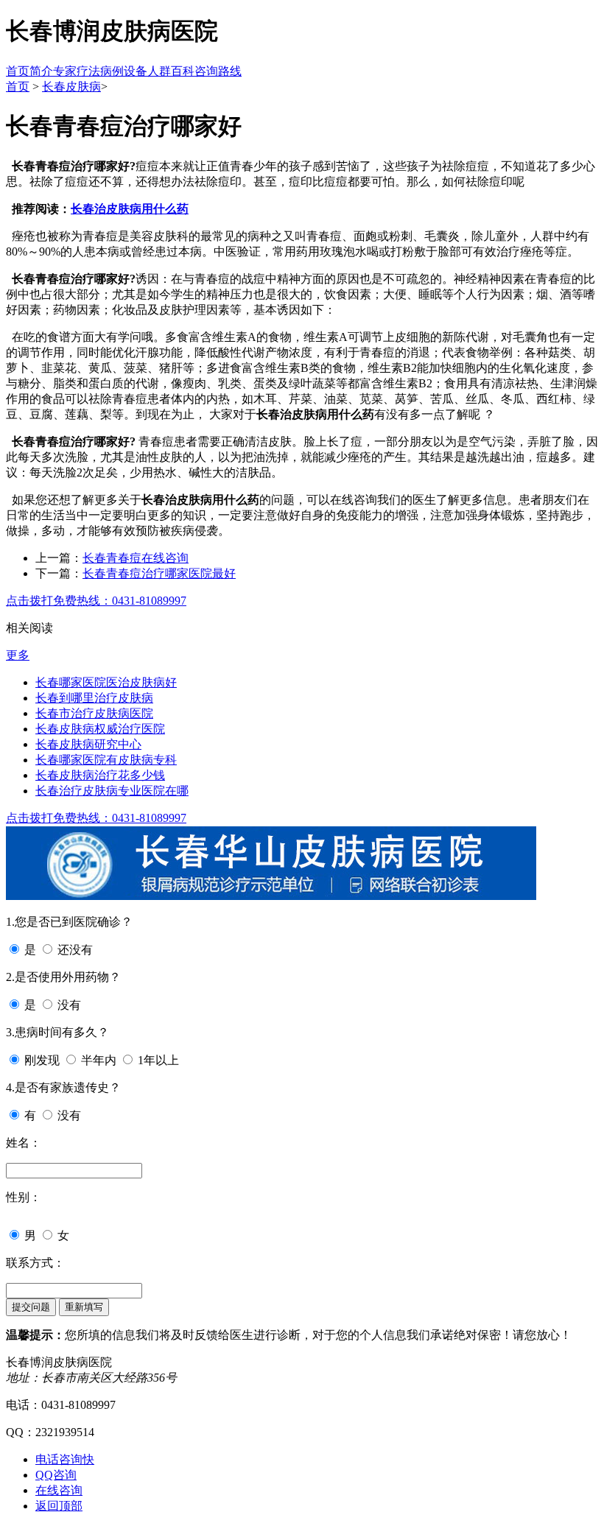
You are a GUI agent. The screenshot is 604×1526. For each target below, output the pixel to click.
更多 (17, 655)
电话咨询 (64, 1459)
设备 (135, 71)
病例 (112, 71)
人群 (159, 71)
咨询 (206, 71)
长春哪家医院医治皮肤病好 (106, 682)
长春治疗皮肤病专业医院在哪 (112, 790)
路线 (230, 71)
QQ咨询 (56, 1475)
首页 (17, 71)
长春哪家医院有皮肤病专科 (106, 759)
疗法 (88, 71)
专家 (65, 71)
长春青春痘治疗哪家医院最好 (159, 573)
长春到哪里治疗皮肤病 (94, 698)
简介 (41, 71)
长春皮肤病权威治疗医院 (100, 728)
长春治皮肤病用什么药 (130, 209)
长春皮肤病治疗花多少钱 (100, 775)
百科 (182, 71)
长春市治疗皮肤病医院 (94, 713)
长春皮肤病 (71, 86)
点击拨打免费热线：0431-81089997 (96, 600)
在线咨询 (58, 1490)
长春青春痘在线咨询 (135, 558)
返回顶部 (58, 1505)
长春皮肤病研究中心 (88, 744)
